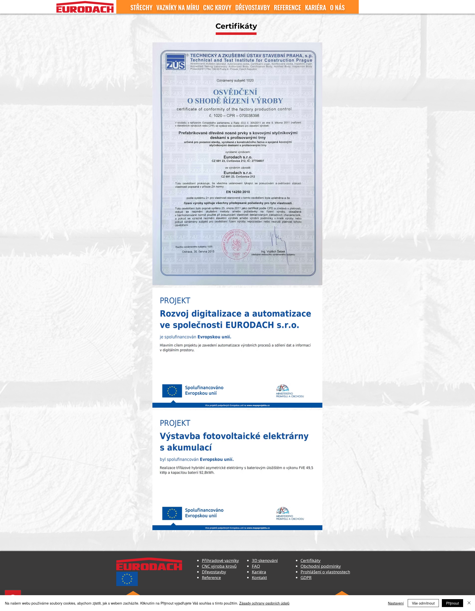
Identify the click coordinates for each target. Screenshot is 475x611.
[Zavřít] (469, 603)
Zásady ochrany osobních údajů (264, 603)
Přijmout (452, 603)
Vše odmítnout (423, 603)
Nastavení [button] (396, 603)
